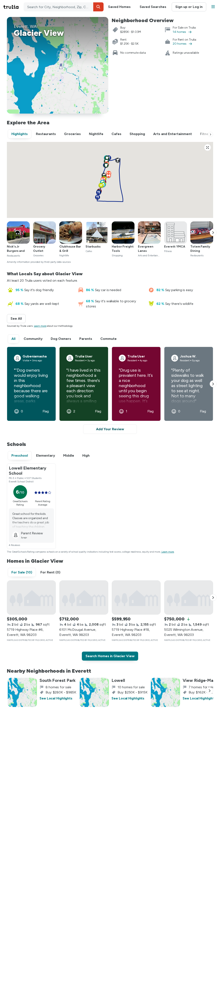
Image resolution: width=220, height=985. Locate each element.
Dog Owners (61, 339)
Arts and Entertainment (172, 134)
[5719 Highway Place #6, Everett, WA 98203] (31, 597)
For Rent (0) (50, 572)
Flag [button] (46, 411)
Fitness (206, 134)
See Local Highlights (56, 698)
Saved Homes (119, 7)
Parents (85, 339)
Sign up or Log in (189, 7)
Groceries (72, 134)
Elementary (45, 455)
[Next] (210, 134)
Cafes (116, 134)
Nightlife (96, 134)
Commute (108, 339)
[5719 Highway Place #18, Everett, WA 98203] (136, 597)
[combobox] (64, 6)
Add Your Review (110, 429)
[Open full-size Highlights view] (207, 147)
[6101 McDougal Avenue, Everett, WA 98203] (83, 597)
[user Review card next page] (213, 383)
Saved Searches (153, 7)
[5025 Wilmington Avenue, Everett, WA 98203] (188, 597)
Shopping (137, 134)
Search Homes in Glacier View (110, 656)
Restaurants (46, 134)
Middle (68, 455)
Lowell (118, 680)
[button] (98, 6)
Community (33, 339)
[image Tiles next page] (213, 232)
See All (18, 318)
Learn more (40, 325)
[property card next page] (213, 597)
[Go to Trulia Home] (13, 7)
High (86, 455)
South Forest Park (58, 680)
